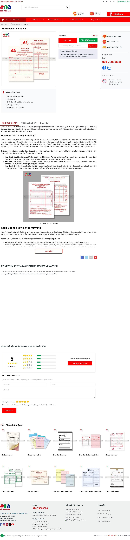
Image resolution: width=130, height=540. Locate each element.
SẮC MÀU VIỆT (112, 535)
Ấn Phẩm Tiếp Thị (75, 20)
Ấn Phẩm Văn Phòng (55, 20)
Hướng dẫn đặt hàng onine (73, 512)
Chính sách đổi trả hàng (105, 517)
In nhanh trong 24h (114, 36)
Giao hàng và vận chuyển (73, 514)
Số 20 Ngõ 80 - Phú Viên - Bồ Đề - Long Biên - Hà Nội (25, 536)
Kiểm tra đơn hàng (124, 1)
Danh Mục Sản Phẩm (13, 20)
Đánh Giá (44, 123)
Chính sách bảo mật (104, 521)
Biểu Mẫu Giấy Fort (59, 455)
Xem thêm (48, 251)
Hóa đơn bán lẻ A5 (7, 491)
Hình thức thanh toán (72, 517)
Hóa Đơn (26, 24)
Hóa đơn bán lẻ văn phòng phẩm (90, 491)
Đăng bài (8, 410)
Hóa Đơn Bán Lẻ (6, 455)
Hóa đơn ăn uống (111, 455)
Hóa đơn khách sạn (112, 491)
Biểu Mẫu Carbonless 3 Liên (63, 491)
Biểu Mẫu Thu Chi (33, 491)
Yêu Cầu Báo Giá (28, 123)
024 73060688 (111, 61)
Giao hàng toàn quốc (114, 47)
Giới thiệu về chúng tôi (72, 509)
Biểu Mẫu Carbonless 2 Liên (89, 455)
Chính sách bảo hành (104, 510)
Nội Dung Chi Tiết (9, 123)
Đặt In (66, 40)
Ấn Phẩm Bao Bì (36, 20)
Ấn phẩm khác (96, 20)
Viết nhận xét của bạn (80, 363)
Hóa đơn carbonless (34, 455)
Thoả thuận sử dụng (104, 514)
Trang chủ (4, 24)
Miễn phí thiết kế (112, 42)
